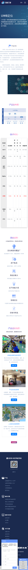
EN (21, 2)
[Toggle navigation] (25, 2)
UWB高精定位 (8, 488)
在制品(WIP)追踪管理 (14, 355)
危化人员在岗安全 (9, 501)
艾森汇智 (7, 531)
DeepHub (7, 485)
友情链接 (19, 555)
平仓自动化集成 (9, 504)
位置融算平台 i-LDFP (10, 480)
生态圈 (6, 520)
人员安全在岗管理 (14, 424)
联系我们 (7, 536)
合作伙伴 (7, 518)
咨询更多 (14, 442)
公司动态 (7, 538)
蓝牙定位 (7, 490)
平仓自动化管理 (14, 389)
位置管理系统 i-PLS (10, 483)
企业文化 (7, 534)
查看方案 (14, 365)
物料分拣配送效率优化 (10, 506)
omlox (6, 522)
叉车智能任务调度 (9, 509)
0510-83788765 (15, 458)
